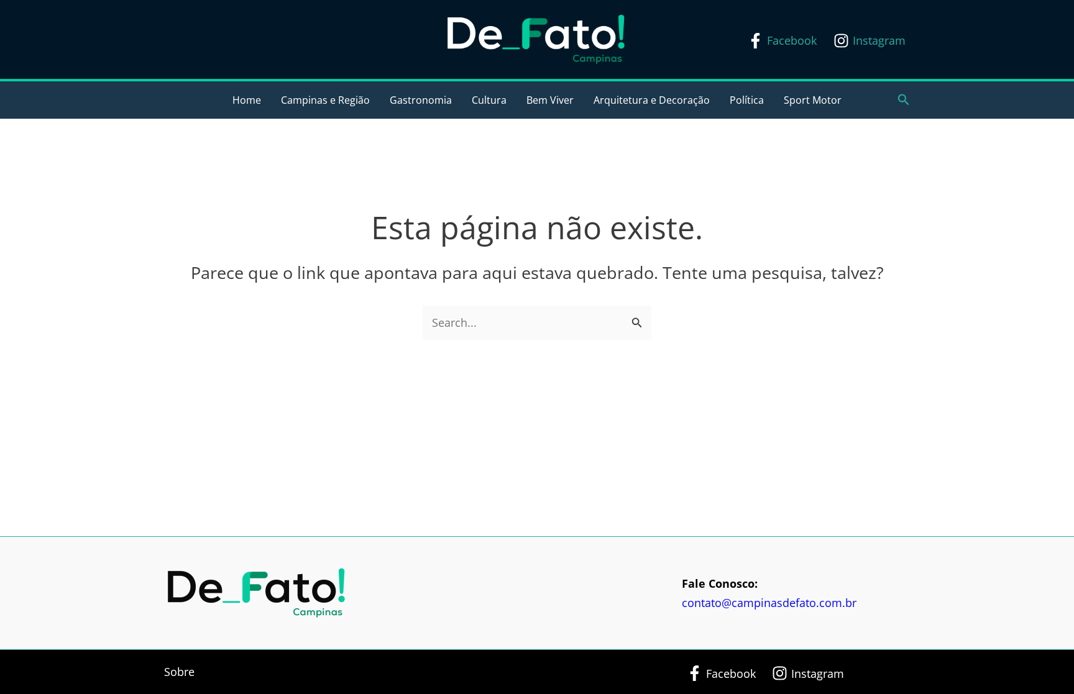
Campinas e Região (325, 100)
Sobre (179, 671)
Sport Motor (813, 100)
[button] (903, 100)
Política (747, 100)
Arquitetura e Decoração (652, 100)
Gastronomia (421, 100)
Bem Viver (550, 100)
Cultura (489, 100)
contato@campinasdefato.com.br (769, 602)
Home (246, 100)
